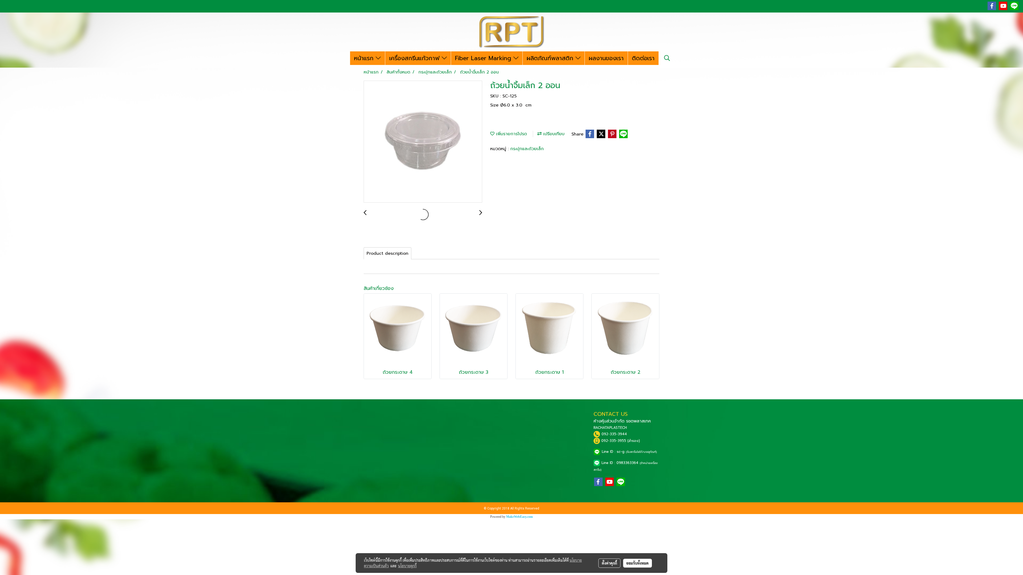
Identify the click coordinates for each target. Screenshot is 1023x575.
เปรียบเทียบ (553, 134)
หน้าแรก (365, 58)
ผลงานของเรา (606, 58)
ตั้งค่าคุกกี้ (609, 563)
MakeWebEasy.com (519, 517)
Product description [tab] (387, 253)
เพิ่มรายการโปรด (510, 134)
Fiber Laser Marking (484, 58)
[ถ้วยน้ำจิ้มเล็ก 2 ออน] (423, 142)
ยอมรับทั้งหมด (637, 563)
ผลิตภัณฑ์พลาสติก (551, 58)
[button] (667, 58)
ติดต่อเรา (643, 58)
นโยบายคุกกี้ (407, 565)
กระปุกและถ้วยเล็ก (527, 149)
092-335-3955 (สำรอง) (620, 440)
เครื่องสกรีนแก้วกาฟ (415, 58)
